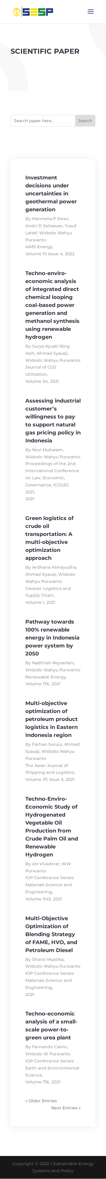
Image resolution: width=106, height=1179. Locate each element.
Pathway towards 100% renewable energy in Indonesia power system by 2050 (52, 638)
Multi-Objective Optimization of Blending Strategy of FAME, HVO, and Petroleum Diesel (51, 934)
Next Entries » (66, 1108)
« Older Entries (41, 1100)
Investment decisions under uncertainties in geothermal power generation (51, 193)
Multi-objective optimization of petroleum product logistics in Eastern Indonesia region (51, 719)
